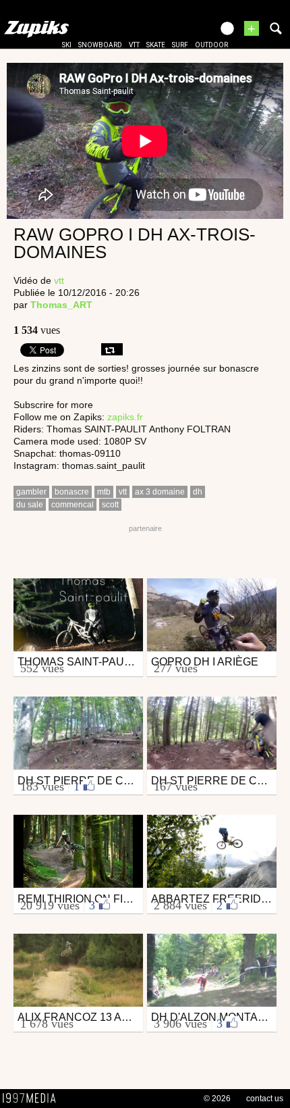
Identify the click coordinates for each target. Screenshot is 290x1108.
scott (110, 504)
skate (155, 45)
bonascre (72, 492)
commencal (72, 504)
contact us (264, 1098)
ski (66, 45)
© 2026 (217, 1098)
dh (197, 492)
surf (180, 45)
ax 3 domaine (160, 492)
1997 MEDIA (33, 1098)
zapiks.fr (125, 416)
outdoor (211, 45)
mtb (104, 492)
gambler (31, 492)
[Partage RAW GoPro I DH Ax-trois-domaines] (112, 349)
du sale (29, 504)
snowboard (100, 45)
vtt (134, 45)
